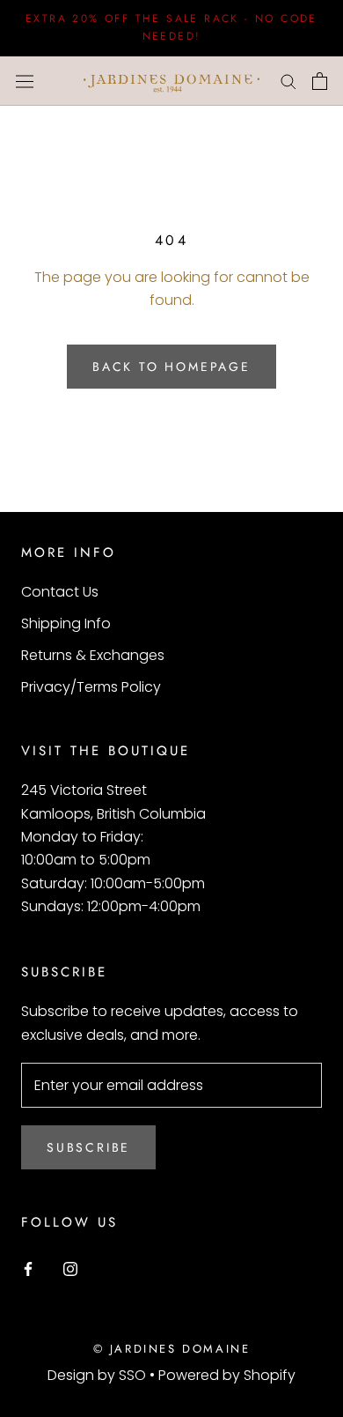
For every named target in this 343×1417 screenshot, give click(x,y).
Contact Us (60, 592)
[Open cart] (319, 81)
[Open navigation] (24, 81)
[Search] (288, 80)
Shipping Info (66, 623)
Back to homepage (171, 366)
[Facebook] (28, 1268)
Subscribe (88, 1147)
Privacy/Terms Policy (91, 687)
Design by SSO (98, 1375)
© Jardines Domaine (172, 1348)
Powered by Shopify (227, 1375)
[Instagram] (70, 1268)
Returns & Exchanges (92, 655)
